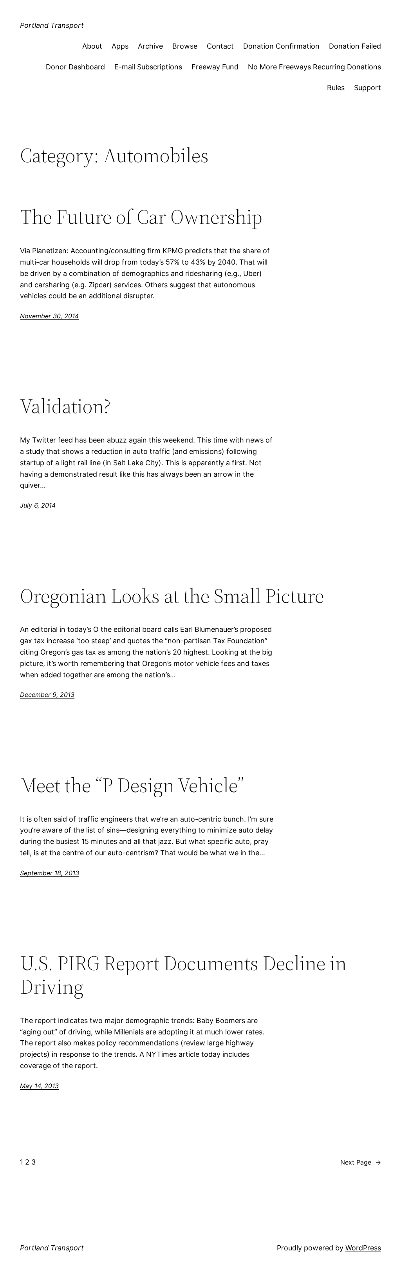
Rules (336, 87)
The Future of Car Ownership (141, 217)
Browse (184, 46)
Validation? (65, 406)
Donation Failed (355, 46)
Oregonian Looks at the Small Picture (172, 596)
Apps (120, 46)
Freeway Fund (214, 67)
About (92, 46)
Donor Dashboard (75, 67)
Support (367, 87)
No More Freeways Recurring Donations (314, 67)
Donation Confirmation (281, 46)
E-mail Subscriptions (148, 67)
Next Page (360, 1162)
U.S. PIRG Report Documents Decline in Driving (183, 974)
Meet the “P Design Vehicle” (132, 785)
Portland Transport (52, 25)
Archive (150, 46)
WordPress (363, 1248)
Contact (220, 46)
